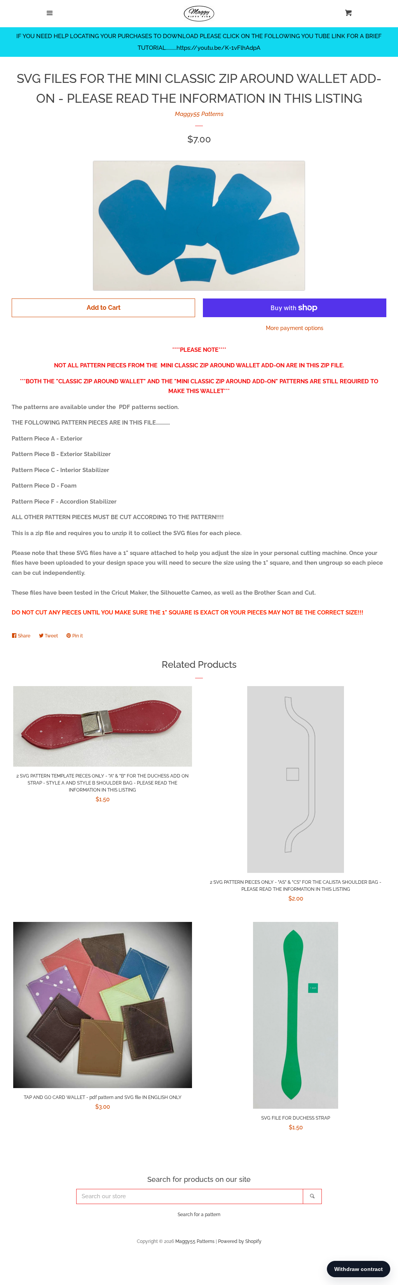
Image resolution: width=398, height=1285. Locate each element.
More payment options (294, 328)
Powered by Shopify (240, 1241)
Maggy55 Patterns (199, 114)
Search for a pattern (199, 1214)
